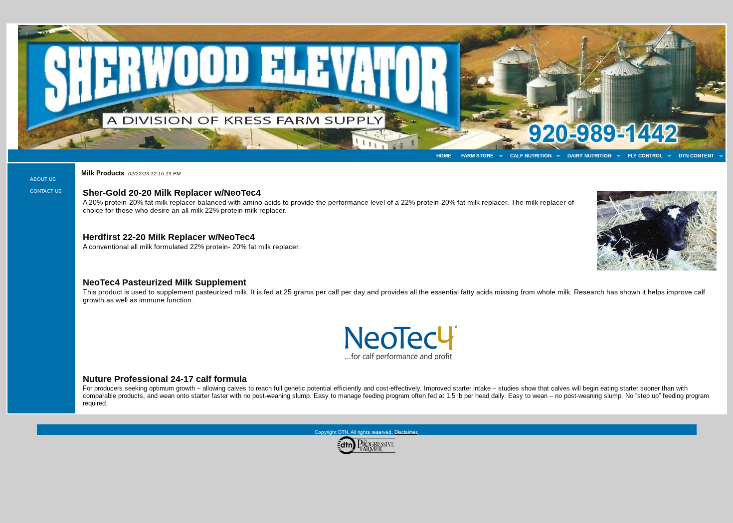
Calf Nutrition (528, 156)
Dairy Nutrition (586, 156)
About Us (43, 179)
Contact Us (46, 191)
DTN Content (694, 156)
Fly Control (643, 156)
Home (443, 155)
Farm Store (475, 156)
